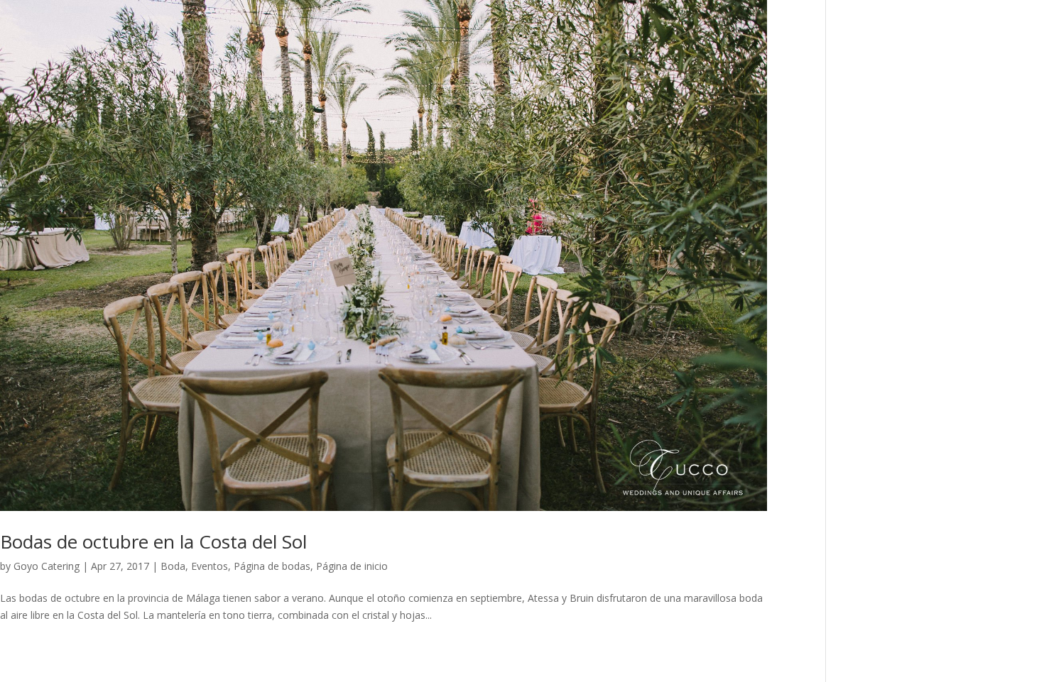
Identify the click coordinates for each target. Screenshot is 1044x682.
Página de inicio (352, 566)
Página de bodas (272, 566)
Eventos (209, 566)
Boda (173, 566)
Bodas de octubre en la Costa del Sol (153, 541)
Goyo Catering (46, 566)
